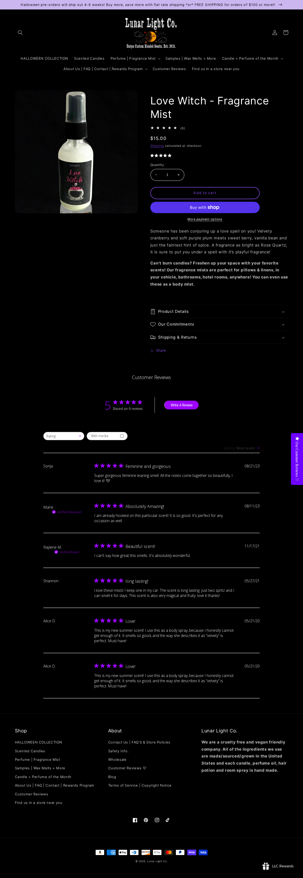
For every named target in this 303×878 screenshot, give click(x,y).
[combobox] (63, 436)
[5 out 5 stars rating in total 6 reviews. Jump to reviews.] (161, 155)
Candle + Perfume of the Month (43, 777)
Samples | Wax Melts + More (40, 768)
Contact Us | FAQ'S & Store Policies (139, 742)
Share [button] (161, 350)
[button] (20, 32)
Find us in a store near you (38, 803)
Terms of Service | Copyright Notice (140, 785)
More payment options (205, 219)
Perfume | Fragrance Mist (37, 759)
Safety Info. (118, 751)
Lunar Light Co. (157, 861)
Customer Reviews (31, 794)
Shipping (157, 146)
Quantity (157, 165)
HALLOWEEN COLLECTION (38, 742)
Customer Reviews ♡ (127, 768)
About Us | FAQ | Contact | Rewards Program (54, 785)
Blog (112, 777)
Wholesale (117, 759)
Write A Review (181, 405)
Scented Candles (30, 751)
